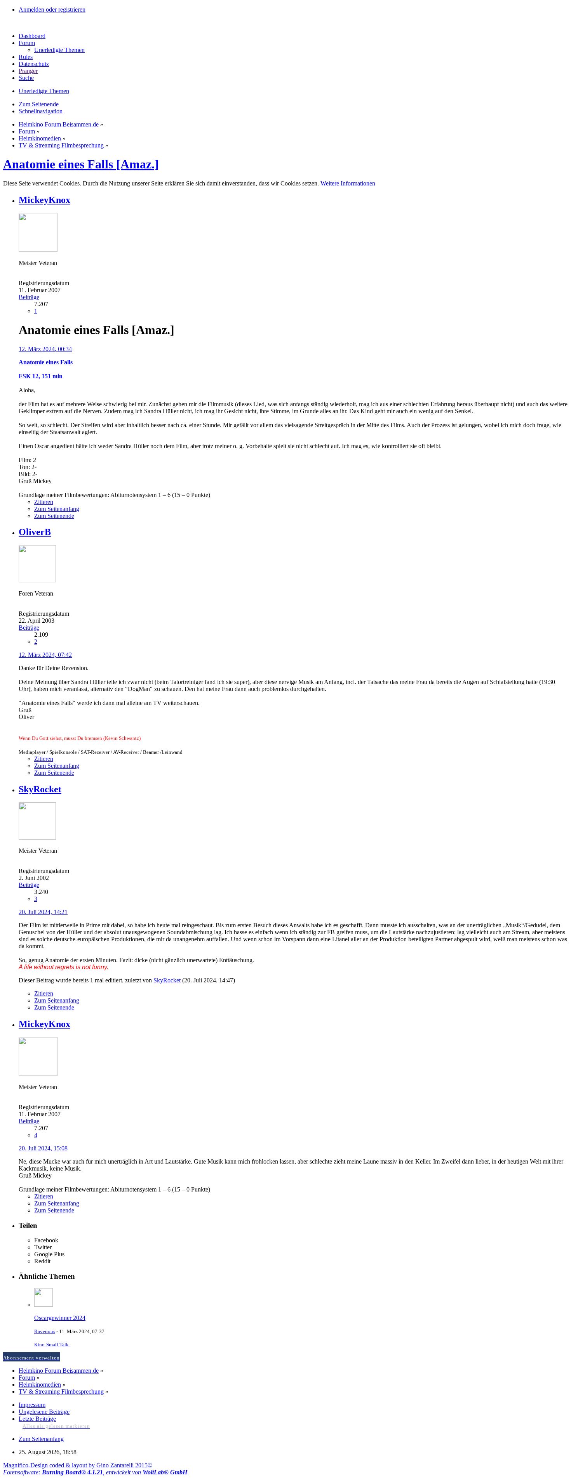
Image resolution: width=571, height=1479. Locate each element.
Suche (26, 77)
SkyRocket (167, 980)
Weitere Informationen (347, 183)
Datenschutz (34, 64)
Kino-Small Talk (51, 1344)
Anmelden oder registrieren (52, 9)
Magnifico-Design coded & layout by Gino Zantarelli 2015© (77, 1465)
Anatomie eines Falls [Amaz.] (81, 164)
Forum (27, 43)
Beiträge (29, 297)
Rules (26, 57)
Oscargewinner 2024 (59, 1317)
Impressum (32, 1404)
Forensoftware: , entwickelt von (95, 1472)
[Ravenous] (43, 1304)
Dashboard (32, 36)
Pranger (28, 71)
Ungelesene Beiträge (44, 1411)
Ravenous (44, 1331)
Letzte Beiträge (37, 1418)
